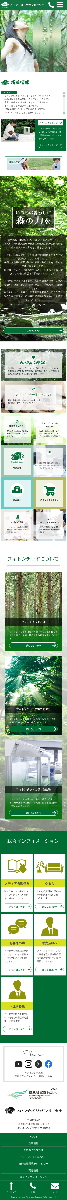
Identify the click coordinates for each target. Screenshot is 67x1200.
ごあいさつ (33, 330)
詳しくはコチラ (33, 645)
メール (55, 1192)
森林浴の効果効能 (33, 1150)
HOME (33, 1136)
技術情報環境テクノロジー (33, 1163)
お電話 (33, 1192)
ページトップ (11, 1192)
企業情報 (33, 1143)
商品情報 (33, 1170)
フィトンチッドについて (33, 1156)
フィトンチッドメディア (50, 145)
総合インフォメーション (33, 1177)
